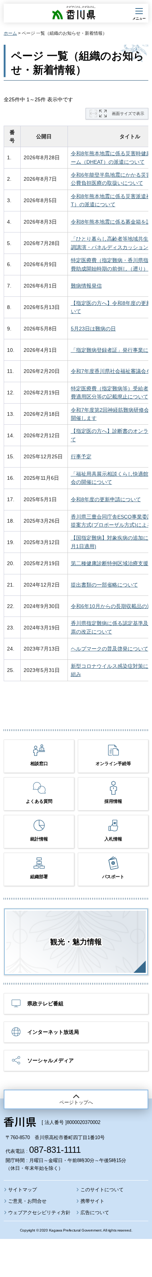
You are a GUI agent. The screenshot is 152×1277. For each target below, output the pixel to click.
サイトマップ (22, 1189)
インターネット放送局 (53, 1032)
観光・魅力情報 (76, 942)
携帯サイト (92, 1201)
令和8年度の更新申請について (106, 499)
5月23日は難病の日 (93, 329)
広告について (94, 1212)
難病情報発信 (86, 286)
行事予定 (81, 456)
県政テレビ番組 (45, 1003)
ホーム (10, 33)
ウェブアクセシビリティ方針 (39, 1212)
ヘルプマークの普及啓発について (109, 649)
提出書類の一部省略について (104, 585)
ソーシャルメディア (50, 1060)
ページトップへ (76, 1102)
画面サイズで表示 (128, 113)
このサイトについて (102, 1189)
